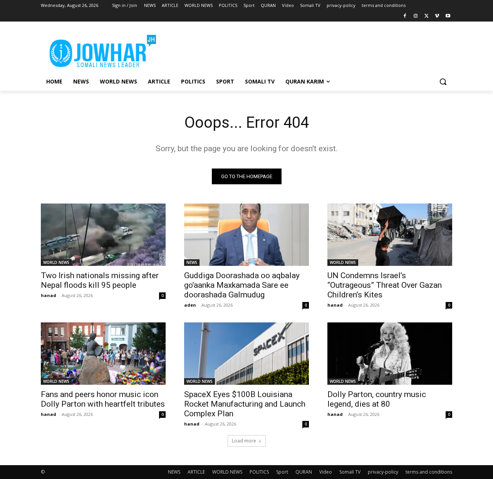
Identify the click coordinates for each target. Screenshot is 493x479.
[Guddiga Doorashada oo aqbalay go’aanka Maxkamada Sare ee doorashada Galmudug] (246, 235)
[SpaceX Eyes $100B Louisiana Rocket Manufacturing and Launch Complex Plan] (246, 353)
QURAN (303, 472)
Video (325, 472)
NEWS (191, 262)
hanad (48, 295)
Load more (244, 440)
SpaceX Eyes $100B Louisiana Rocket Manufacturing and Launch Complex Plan (244, 404)
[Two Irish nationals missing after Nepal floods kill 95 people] (103, 235)
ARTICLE (196, 472)
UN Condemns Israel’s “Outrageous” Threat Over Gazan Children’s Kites (384, 285)
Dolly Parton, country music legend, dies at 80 (376, 399)
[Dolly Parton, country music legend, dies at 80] (389, 353)
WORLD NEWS (56, 262)
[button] (443, 81)
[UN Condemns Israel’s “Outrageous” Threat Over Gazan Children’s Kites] (389, 235)
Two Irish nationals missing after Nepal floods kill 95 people (100, 280)
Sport (282, 472)
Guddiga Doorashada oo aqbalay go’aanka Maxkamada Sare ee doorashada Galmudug (242, 285)
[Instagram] (415, 16)
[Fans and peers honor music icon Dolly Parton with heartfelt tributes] (103, 353)
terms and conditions (429, 472)
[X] (426, 16)
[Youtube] (447, 16)
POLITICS (259, 472)
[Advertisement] (304, 49)
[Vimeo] (437, 16)
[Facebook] (405, 16)
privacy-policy (383, 472)
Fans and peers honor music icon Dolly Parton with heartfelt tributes (103, 399)
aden (190, 305)
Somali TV (350, 472)
